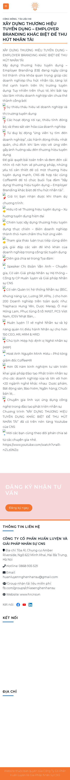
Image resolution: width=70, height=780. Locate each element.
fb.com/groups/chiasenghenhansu (29, 588)
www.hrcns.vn (30, 594)
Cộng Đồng (10, 19)
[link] (39, 266)
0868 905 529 (28, 566)
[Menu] (6, 6)
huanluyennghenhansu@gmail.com (30, 577)
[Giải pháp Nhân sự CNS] (35, 6)
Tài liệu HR (24, 19)
